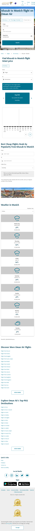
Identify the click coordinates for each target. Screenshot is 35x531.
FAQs (2, 460)
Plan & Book (23, 3)
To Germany (15, 53)
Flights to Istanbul (5, 425)
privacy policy (9, 523)
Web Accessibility (5, 467)
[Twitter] (22, 475)
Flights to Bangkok (5, 417)
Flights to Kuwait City (6, 433)
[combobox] (17, 72)
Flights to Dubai (4, 423)
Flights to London (5, 436)
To (3, 29)
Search (17, 42)
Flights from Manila (5, 353)
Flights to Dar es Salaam (6, 410)
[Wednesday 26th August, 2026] (5, 126)
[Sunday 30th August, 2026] (15, 126)
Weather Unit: (30, 208)
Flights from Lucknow (6, 374)
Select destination (7, 31)
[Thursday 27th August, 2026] (7, 126)
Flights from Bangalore (6, 380)
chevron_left (3, 98)
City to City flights (14, 490)
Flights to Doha (4, 420)
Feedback (3, 462)
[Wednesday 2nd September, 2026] (23, 126)
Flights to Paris (4, 407)
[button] (16, 20)
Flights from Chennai (5, 366)
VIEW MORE (17, 392)
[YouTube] (27, 475)
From (4, 24)
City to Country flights (24, 490)
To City (8, 490)
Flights (8, 53)
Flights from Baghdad (6, 377)
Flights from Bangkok (5, 356)
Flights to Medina (5, 415)
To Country (3, 490)
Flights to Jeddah (5, 428)
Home (2, 53)
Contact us (3, 465)
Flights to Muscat (5, 438)
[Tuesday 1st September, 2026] (20, 126)
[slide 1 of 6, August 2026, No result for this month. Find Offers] (17, 98)
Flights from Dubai (5, 369)
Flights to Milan (4, 441)
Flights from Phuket (5, 361)
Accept (17, 527)
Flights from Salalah (5, 364)
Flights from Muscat (5, 351)
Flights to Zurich (4, 412)
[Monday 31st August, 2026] (18, 126)
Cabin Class (3, 164)
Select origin (5, 26)
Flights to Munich (5, 444)
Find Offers (17, 100)
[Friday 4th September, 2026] (28, 126)
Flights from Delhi (5, 382)
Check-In (28, 3)
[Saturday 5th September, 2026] (31, 126)
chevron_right (31, 98)
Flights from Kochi (5, 387)
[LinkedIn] (17, 475)
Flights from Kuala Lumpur (7, 359)
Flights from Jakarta (5, 372)
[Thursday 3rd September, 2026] (25, 126)
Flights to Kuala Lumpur (6, 431)
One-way (5, 20)
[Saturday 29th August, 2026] (12, 126)
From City (32, 490)
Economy (5, 66)
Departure (5, 35)
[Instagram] (12, 475)
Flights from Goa (4, 385)
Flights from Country (18, 492)
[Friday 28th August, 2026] (10, 126)
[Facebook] (6, 475)
